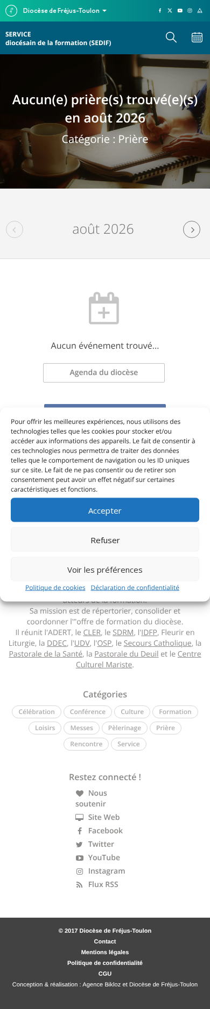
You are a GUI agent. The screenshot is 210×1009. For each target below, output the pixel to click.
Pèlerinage (124, 727)
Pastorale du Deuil (126, 654)
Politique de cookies (55, 587)
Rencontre (86, 743)
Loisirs (45, 727)
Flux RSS (102, 885)
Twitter (100, 844)
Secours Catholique (158, 643)
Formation (175, 711)
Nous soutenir (91, 798)
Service (128, 743)
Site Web (103, 817)
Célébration (36, 711)
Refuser (105, 539)
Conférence (88, 711)
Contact (105, 942)
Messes (81, 727)
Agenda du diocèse (104, 372)
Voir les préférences (105, 569)
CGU (105, 974)
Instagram (105, 871)
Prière (165, 727)
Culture (132, 711)
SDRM (123, 633)
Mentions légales (105, 952)
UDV (82, 643)
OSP (104, 643)
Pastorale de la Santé (45, 654)
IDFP (149, 633)
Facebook (104, 831)
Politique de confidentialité (105, 963)
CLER (92, 633)
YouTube (103, 858)
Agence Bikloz (101, 985)
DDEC (57, 643)
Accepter (105, 509)
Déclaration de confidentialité (135, 587)
